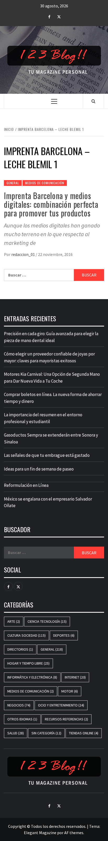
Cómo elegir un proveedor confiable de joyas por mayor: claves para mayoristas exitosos (49, 357)
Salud (15, 733)
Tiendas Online (83, 733)
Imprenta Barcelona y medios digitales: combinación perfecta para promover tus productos (51, 204)
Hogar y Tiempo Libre (28, 663)
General (13, 183)
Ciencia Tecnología (47, 621)
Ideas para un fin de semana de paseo (39, 469)
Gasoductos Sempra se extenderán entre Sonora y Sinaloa (51, 438)
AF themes (73, 832)
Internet (75, 677)
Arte (13, 621)
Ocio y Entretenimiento (61, 705)
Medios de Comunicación (44, 183)
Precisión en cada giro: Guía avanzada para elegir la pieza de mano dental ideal (51, 337)
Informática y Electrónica (32, 677)
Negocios (18, 705)
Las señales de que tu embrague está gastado (47, 455)
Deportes (63, 635)
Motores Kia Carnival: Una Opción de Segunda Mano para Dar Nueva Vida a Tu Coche (52, 377)
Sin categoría (46, 733)
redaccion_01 (23, 254)
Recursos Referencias (66, 719)
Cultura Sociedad (26, 635)
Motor (69, 691)
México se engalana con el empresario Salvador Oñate (48, 502)
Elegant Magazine (40, 832)
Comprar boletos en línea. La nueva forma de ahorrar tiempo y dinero (53, 398)
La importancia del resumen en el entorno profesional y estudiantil (43, 418)
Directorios (20, 649)
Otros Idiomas (22, 719)
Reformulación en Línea (26, 485)
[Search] (93, 101)
